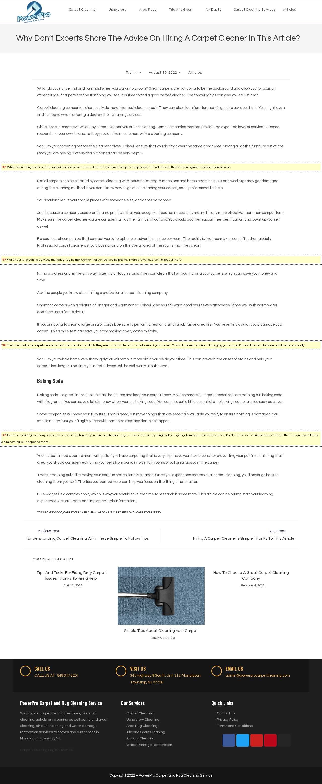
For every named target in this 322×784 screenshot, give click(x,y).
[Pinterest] (270, 740)
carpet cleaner (75, 512)
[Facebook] (229, 740)
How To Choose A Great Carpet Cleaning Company (251, 575)
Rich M (132, 72)
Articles (195, 72)
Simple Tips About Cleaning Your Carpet (161, 631)
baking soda (53, 512)
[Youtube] (256, 740)
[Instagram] (284, 740)
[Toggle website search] (305, 9)
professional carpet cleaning (138, 512)
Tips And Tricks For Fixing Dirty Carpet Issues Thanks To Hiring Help (71, 575)
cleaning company (101, 512)
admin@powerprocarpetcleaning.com (258, 675)
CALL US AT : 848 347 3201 (56, 675)
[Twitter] (242, 740)
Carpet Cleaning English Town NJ (47, 750)
